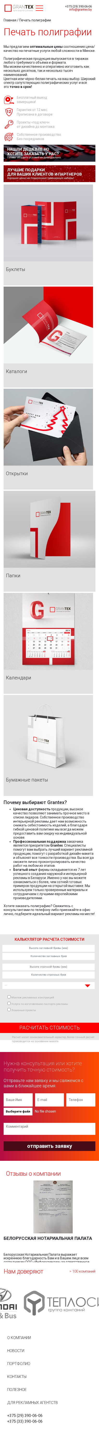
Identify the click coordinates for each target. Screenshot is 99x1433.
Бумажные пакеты (27, 780)
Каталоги (16, 371)
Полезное (17, 1389)
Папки (13, 575)
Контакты (16, 1376)
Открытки (17, 473)
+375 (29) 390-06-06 (78, 6)
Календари (18, 678)
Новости (15, 1350)
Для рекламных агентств (32, 1402)
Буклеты (15, 269)
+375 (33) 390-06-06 (25, 1421)
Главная (10, 20)
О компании (19, 1337)
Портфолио (18, 1363)
